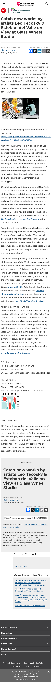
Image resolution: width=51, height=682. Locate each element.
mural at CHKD (14, 287)
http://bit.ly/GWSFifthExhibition (30, 301)
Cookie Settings (33, 666)
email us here (21, 566)
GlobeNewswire (8, 50)
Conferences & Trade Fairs (36, 524)
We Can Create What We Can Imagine (20, 219)
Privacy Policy (17, 666)
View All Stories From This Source (30, 606)
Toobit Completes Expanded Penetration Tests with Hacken (29, 590)
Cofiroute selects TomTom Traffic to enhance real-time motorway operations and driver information (31, 582)
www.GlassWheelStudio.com (15, 353)
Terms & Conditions (11, 663)
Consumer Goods (11, 527)
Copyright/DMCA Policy (34, 663)
